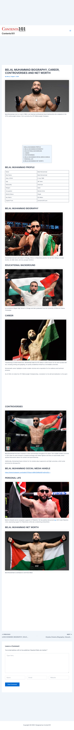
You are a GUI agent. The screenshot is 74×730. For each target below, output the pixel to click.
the (55, 520)
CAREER (27, 153)
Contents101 (8, 33)
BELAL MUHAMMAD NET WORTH (34, 161)
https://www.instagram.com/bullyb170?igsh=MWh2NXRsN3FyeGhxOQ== (27, 472)
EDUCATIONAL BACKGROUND (33, 151)
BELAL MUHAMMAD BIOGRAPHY (34, 149)
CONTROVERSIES (29, 155)
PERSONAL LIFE (28, 159)
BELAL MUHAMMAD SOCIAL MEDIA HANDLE (37, 157)
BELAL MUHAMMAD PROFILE (32, 147)
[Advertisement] (37, 12)
